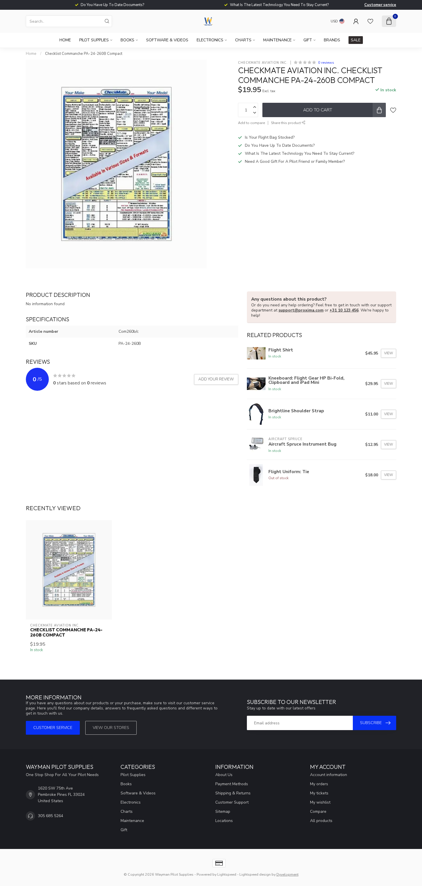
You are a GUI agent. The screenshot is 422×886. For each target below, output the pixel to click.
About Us (224, 774)
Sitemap (222, 811)
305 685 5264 (50, 816)
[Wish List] (370, 21)
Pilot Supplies (94, 40)
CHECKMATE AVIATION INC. (263, 62)
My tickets (319, 793)
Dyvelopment (287, 874)
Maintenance (277, 40)
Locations (224, 820)
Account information (328, 774)
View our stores (111, 727)
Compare (318, 811)
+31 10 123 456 (344, 310)
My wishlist (320, 802)
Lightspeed (226, 874)
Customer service (380, 4)
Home (65, 40)
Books (127, 40)
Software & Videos (167, 40)
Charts (243, 40)
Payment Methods (231, 784)
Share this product (286, 122)
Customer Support (232, 802)
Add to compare (251, 122)
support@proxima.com (301, 310)
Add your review (216, 379)
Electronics (210, 40)
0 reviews (326, 62)
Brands (332, 40)
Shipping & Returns (233, 793)
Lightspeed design (255, 874)
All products (321, 820)
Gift (307, 40)
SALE (356, 40)
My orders (319, 784)
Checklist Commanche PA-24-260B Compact (83, 53)
